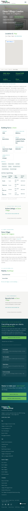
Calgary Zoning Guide (6, 453)
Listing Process (5, 444)
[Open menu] (25, 2)
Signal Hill (10, 69)
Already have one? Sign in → (8, 341)
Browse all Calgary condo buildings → (9, 281)
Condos (6, 69)
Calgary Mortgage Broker (7, 487)
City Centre (4, 462)
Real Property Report (6, 449)
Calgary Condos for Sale (7, 426)
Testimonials (4, 483)
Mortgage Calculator (6, 435)
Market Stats (4, 485)
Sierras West (5, 278)
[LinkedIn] (8, 504)
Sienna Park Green (6, 274)
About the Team (5, 480)
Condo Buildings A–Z (6, 428)
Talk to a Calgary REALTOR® (7, 456)
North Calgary (4, 464)
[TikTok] (11, 504)
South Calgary (5, 471)
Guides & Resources (6, 490)
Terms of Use (11, 507)
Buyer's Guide (5, 433)
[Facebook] (5, 504)
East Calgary (4, 467)
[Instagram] (3, 504)
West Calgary (4, 469)
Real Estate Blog (16, 492)
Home (2, 69)
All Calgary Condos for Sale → (9, 22)
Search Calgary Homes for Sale (8, 423)
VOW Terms (17, 507)
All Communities (5, 474)
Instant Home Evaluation (14, 398)
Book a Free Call (14, 394)
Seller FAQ (4, 446)
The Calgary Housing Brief (7, 492)
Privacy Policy (4, 507)
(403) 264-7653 (6, 417)
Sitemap (22, 507)
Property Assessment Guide (8, 451)
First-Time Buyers (5, 430)
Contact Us (4, 494)
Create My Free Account (14, 337)
